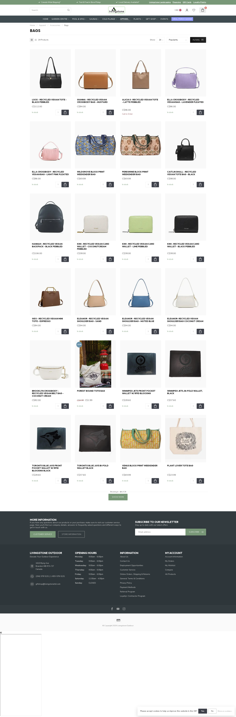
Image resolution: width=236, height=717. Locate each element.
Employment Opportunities (131, 565)
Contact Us (125, 561)
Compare (169, 570)
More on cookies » (225, 711)
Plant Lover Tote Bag (180, 465)
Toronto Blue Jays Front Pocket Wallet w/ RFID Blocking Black (47, 468)
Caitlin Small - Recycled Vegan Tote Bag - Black (181, 173)
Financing (177, 2)
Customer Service (127, 570)
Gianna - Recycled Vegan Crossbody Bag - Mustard (92, 100)
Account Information (174, 556)
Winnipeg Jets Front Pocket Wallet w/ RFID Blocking (138, 392)
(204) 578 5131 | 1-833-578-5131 (50, 576)
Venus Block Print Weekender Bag (139, 466)
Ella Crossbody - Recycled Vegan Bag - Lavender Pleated (185, 100)
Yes (202, 711)
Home (45, 19)
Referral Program (127, 591)
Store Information (71, 534)
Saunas (93, 19)
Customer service (42, 534)
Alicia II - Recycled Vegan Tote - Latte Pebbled (140, 100)
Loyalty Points (199, 2)
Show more (118, 497)
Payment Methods (128, 587)
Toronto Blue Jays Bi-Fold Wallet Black (92, 466)
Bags (66, 25)
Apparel (124, 19)
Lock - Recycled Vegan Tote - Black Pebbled (49, 100)
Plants (137, 19)
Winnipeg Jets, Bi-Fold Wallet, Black (185, 392)
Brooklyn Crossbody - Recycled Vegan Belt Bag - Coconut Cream (48, 393)
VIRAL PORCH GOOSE (182, 19)
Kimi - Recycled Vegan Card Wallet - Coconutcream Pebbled (93, 246)
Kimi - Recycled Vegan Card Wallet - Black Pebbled (183, 245)
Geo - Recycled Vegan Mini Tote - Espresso (47, 319)
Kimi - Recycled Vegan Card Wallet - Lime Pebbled (138, 245)
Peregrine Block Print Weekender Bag (135, 173)
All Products (170, 574)
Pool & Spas (78, 19)
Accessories (55, 25)
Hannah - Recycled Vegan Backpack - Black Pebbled (47, 245)
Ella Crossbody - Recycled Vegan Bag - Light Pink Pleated (50, 173)
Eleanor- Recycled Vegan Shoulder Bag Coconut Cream (185, 319)
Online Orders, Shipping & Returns (135, 574)
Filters (196, 40)
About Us (124, 556)
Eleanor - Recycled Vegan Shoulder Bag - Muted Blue (138, 319)
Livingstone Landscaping (160, 2)
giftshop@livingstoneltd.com (48, 584)
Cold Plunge (108, 19)
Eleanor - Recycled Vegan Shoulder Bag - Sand (92, 319)
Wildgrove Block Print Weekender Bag (91, 173)
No (212, 711)
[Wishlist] (193, 10)
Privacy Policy (126, 583)
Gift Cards (187, 2)
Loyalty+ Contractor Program (132, 596)
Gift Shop (151, 19)
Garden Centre (59, 19)
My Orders (169, 561)
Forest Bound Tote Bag (91, 391)
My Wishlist (170, 565)
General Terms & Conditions (132, 578)
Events (164, 19)
